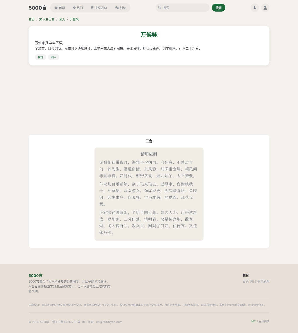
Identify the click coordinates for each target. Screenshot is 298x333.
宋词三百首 (47, 19)
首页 (62, 8)
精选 (40, 57)
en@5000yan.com (109, 322)
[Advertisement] (149, 100)
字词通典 (101, 8)
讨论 (123, 8)
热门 (80, 8)
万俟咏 (74, 19)
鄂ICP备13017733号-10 (68, 322)
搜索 (218, 8)
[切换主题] (255, 7)
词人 (62, 19)
